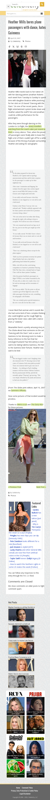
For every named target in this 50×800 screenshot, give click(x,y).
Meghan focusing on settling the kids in (21, 607)
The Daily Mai (37, 404)
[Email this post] (26, 46)
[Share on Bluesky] (17, 46)
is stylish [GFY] (21, 547)
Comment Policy (27, 787)
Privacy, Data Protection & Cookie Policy (24, 790)
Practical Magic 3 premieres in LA (19, 657)
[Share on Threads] (22, 46)
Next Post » (41, 487)
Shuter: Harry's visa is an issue (18, 673)
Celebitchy (17, 41)
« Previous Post (14, 487)
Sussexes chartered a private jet (19, 623)
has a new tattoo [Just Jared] (36, 515)
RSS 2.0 (26, 575)
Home (18, 787)
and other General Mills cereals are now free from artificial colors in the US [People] (25, 553)
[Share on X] (13, 46)
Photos (27, 41)
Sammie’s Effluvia (18, 390)
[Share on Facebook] (9, 46)
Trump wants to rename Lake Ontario (20, 640)
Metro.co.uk (22, 404)
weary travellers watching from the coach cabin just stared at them (26, 129)
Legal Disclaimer (25, 793)
